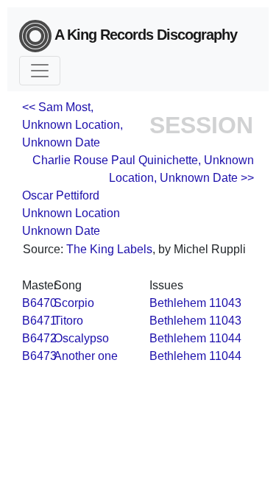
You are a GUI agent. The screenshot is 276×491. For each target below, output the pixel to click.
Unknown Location (71, 213)
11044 (225, 338)
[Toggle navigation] (39, 70)
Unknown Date (61, 231)
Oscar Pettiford (60, 195)
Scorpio (74, 303)
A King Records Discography (144, 35)
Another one (86, 356)
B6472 (39, 338)
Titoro (68, 320)
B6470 (39, 303)
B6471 (39, 320)
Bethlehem (177, 303)
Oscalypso (81, 338)
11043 (225, 303)
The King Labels (109, 249)
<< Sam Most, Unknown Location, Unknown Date (72, 125)
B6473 (39, 356)
